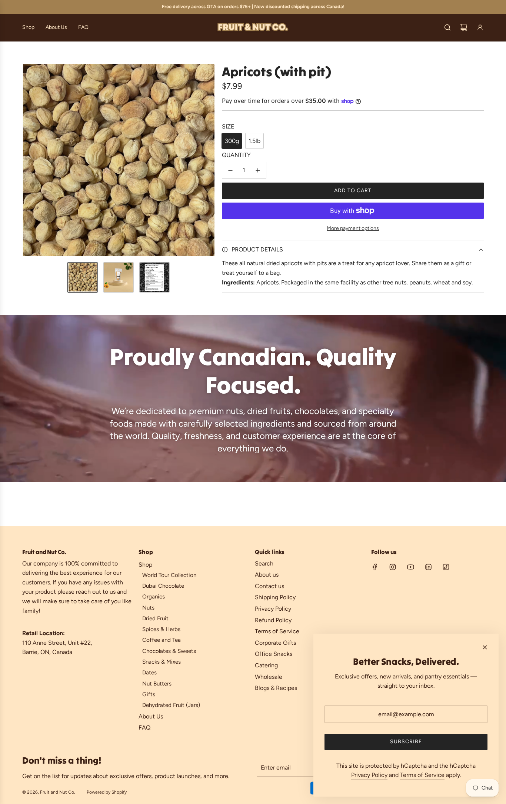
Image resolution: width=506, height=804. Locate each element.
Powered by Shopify (107, 792)
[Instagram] (393, 567)
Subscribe (406, 741)
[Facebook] (375, 567)
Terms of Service (422, 774)
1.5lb (254, 140)
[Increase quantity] (258, 170)
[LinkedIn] (428, 567)
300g (232, 140)
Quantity (236, 155)
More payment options (353, 228)
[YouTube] (410, 567)
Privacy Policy (369, 774)
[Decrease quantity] (230, 170)
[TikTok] (446, 567)
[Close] (485, 647)
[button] (28, 160)
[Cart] (464, 27)
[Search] (447, 27)
